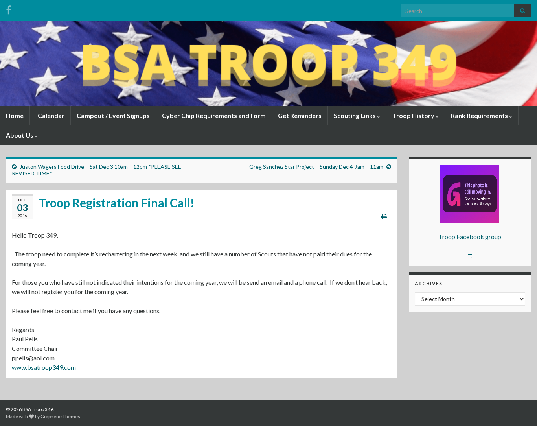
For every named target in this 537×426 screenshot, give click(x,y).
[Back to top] (519, 408)
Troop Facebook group (469, 236)
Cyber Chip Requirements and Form (214, 115)
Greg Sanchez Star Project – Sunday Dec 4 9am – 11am (316, 166)
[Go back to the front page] (268, 63)
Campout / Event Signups (113, 115)
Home (15, 115)
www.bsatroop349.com (44, 367)
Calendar (50, 115)
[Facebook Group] (8, 8)
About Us (20, 135)
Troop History (414, 115)
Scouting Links (355, 115)
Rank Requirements (480, 115)
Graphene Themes (60, 416)
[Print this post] (384, 216)
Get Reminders (300, 115)
